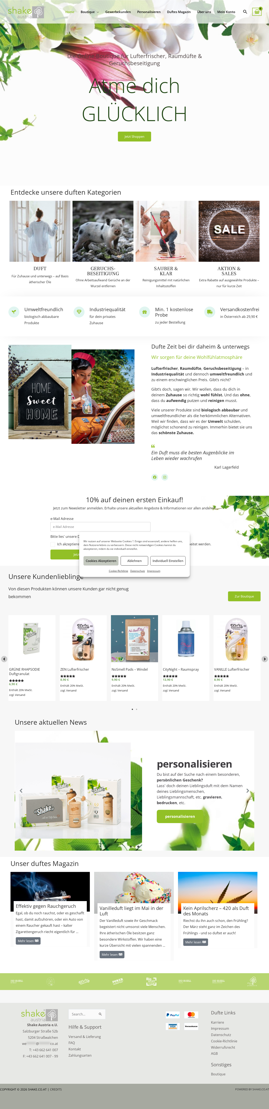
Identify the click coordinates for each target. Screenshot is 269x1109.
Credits (56, 1089)
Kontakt (75, 1049)
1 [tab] (132, 709)
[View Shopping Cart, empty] (257, 12)
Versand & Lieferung (85, 1036)
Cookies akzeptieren (101, 561)
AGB (214, 1053)
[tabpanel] (32, 658)
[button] (245, 12)
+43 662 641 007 (45, 1050)
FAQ (72, 1042)
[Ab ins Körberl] (51, 631)
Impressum (153, 571)
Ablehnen (134, 561)
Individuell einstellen (168, 561)
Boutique (218, 1074)
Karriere (217, 1022)
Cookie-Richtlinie (118, 571)
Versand (20, 695)
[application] (97, 12)
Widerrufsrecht (223, 1047)
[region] (134, 791)
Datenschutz (137, 571)
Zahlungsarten (80, 1055)
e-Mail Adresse (62, 518)
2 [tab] (136, 709)
